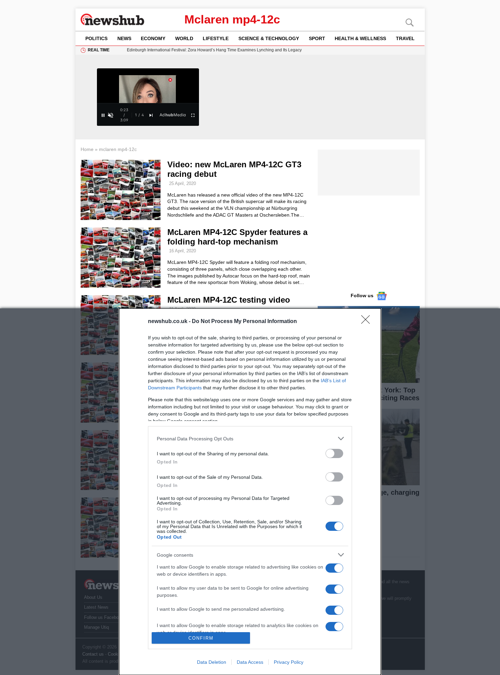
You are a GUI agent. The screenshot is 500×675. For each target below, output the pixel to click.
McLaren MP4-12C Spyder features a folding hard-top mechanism (237, 236)
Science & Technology (268, 38)
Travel (405, 38)
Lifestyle (216, 38)
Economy (153, 38)
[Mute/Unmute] (110, 115)
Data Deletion (211, 662)
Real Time (99, 50)
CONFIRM (201, 638)
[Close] (367, 321)
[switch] (334, 453)
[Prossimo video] (151, 115)
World (184, 38)
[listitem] (250, 438)
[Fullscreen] (193, 115)
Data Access (250, 662)
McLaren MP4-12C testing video (228, 299)
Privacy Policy (288, 662)
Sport (317, 38)
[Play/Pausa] (103, 115)
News (124, 38)
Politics (96, 38)
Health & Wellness (360, 38)
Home (87, 149)
